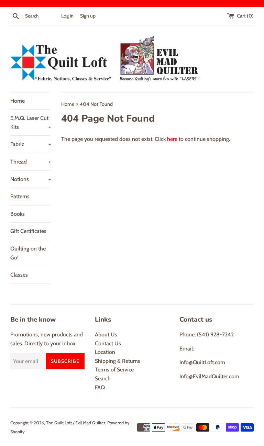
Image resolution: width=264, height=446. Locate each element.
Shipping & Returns (117, 361)
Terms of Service (114, 369)
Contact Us (108, 343)
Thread (30, 161)
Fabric (30, 144)
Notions (30, 179)
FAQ (100, 387)
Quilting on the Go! (28, 253)
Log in (67, 16)
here (172, 139)
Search (103, 378)
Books (17, 214)
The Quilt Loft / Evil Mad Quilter (75, 422)
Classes (19, 274)
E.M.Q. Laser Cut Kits (30, 122)
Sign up (88, 16)
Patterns (20, 196)
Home (17, 101)
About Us (106, 334)
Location (105, 352)
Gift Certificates (28, 231)
